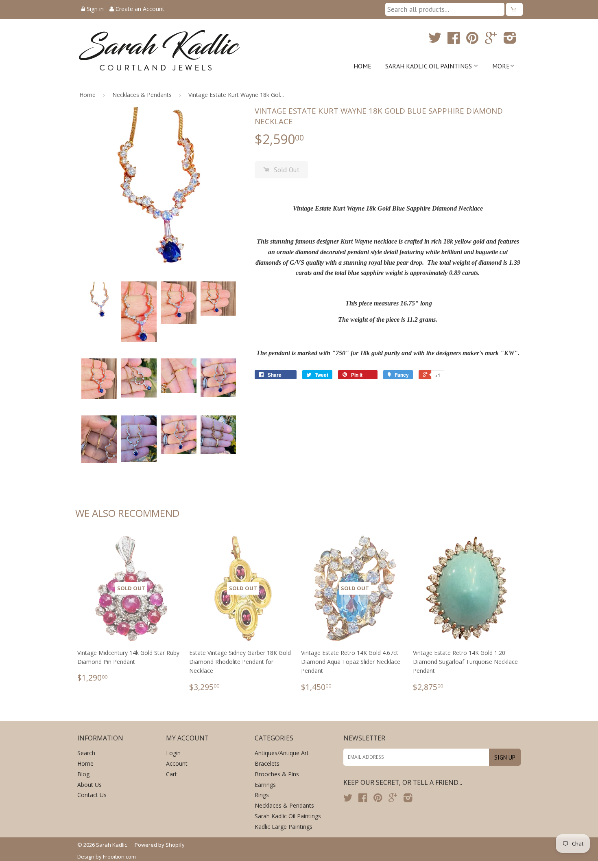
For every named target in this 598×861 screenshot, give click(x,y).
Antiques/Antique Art (282, 753)
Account (177, 763)
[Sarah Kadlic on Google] (491, 40)
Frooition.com (119, 856)
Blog (83, 774)
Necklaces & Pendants (142, 95)
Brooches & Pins (277, 774)
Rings (262, 795)
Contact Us (92, 795)
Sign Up (504, 757)
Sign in (95, 9)
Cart (171, 774)
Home (362, 66)
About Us (89, 785)
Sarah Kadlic (111, 844)
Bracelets (267, 763)
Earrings (265, 785)
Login (173, 753)
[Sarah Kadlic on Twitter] (434, 40)
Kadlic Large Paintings (283, 826)
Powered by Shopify (160, 844)
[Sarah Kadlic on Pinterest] (472, 40)
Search (86, 753)
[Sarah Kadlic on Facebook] (453, 40)
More (501, 66)
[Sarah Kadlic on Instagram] (510, 40)
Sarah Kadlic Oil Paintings (429, 66)
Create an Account (140, 9)
